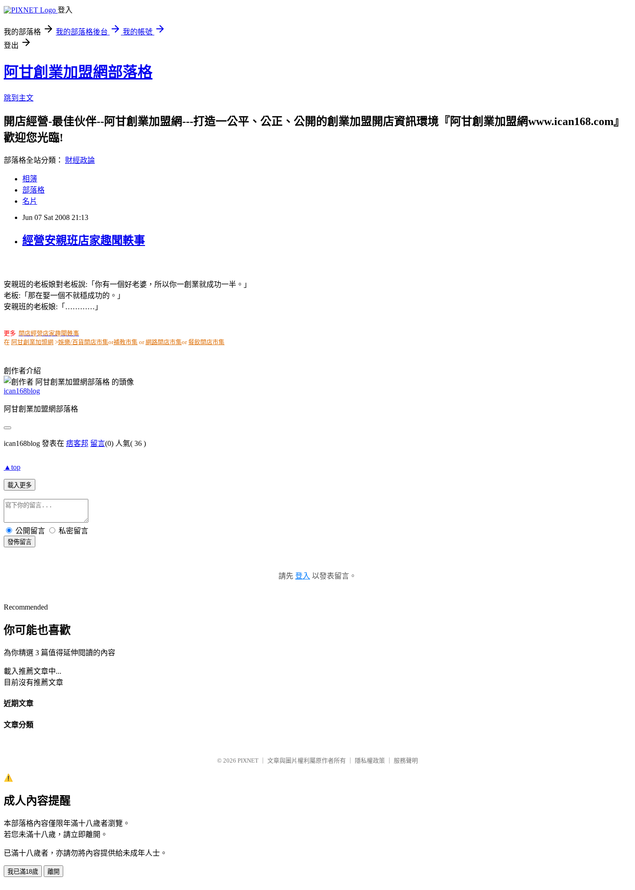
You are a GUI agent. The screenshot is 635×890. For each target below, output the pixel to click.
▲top (12, 467)
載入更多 (19, 485)
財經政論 (80, 160)
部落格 (33, 190)
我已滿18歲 (22, 871)
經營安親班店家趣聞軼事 (83, 240)
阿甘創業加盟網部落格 (78, 72)
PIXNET (248, 760)
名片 (29, 201)
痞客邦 (77, 443)
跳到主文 (18, 98)
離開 (53, 871)
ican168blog (22, 391)
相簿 (29, 179)
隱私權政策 (370, 760)
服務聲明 (406, 760)
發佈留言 (19, 541)
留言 (97, 443)
